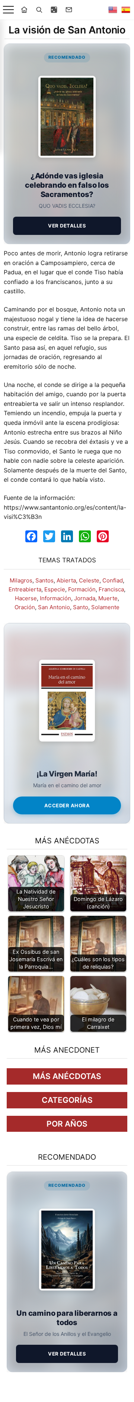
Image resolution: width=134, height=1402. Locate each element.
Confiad (112, 580)
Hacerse (26, 598)
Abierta (66, 580)
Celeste (89, 580)
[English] (112, 9)
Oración (25, 607)
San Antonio (54, 607)
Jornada (84, 598)
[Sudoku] (54, 9)
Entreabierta (25, 589)
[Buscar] (39, 9)
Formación (82, 589)
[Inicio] (24, 9)
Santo (80, 607)
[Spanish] (125, 9)
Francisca (111, 589)
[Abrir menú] (8, 10)
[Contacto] (68, 9)
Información (55, 598)
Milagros (21, 580)
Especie (54, 589)
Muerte (108, 598)
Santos (44, 580)
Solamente (105, 607)
